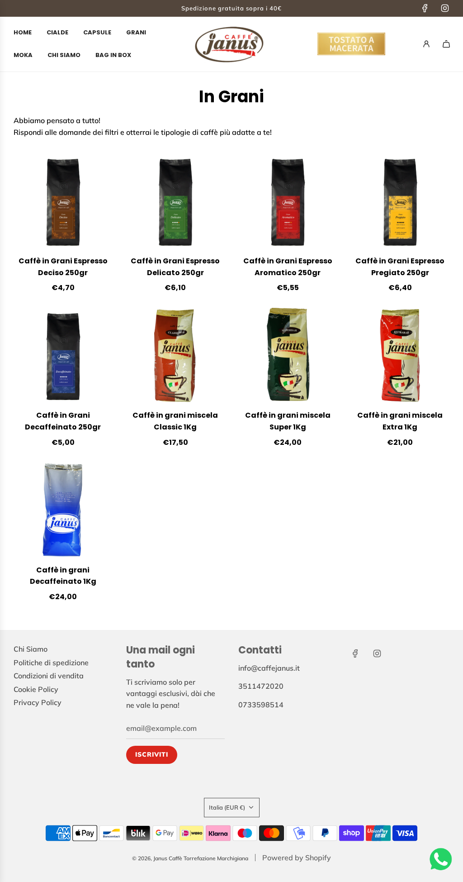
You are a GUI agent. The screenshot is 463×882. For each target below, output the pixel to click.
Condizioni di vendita (49, 675)
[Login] (426, 44)
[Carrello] (446, 44)
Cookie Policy (36, 689)
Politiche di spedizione (51, 662)
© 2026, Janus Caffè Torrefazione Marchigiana (190, 858)
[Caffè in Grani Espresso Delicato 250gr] (175, 202)
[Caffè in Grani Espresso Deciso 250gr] (63, 202)
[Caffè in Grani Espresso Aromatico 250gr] (287, 202)
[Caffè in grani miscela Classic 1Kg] (175, 356)
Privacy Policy (37, 702)
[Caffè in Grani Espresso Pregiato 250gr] (400, 202)
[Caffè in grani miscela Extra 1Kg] (400, 356)
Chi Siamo (30, 648)
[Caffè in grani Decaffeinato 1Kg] (63, 511)
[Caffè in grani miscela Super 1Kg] (287, 356)
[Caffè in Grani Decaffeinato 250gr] (63, 356)
